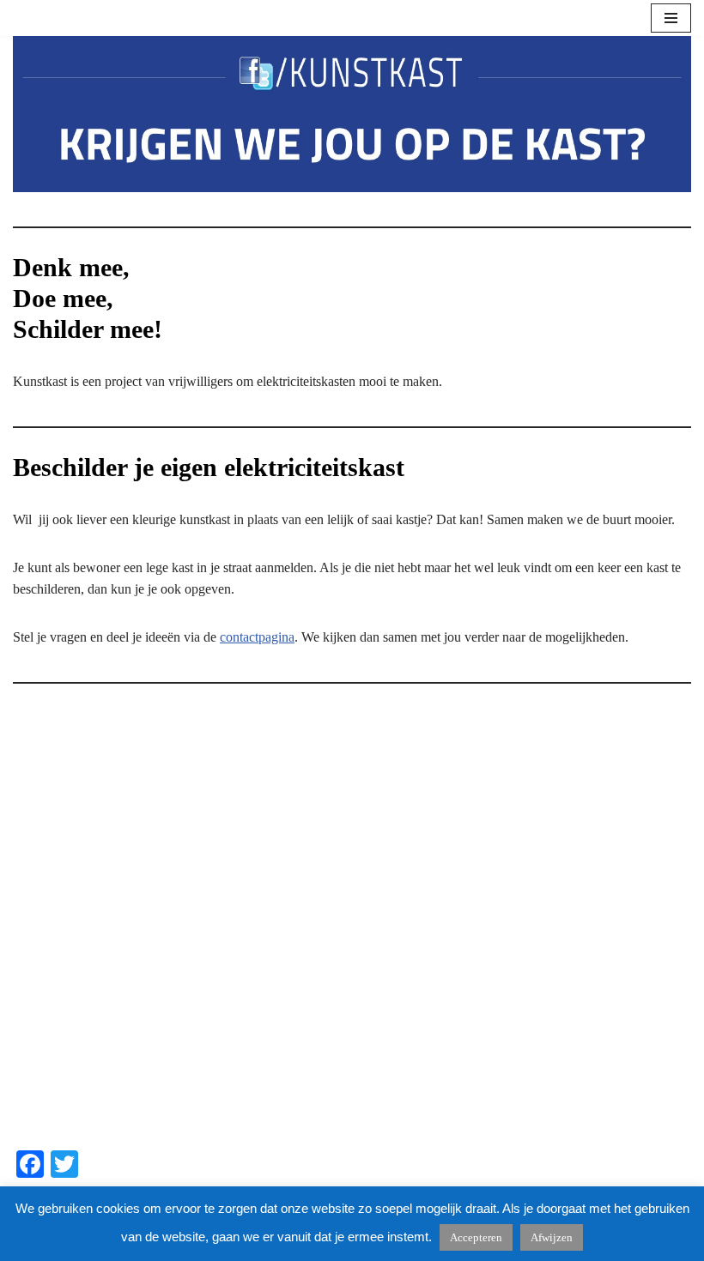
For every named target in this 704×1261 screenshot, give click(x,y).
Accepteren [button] (476, 1237)
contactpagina (257, 637)
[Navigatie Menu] (671, 18)
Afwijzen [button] (552, 1237)
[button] (39, 922)
